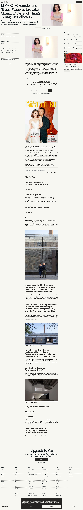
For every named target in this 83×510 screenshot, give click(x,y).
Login (44, 462)
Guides (16, 491)
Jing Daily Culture (4, 483)
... (81, 48)
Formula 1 (29, 490)
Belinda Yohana (66, 48)
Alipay (57, 483)
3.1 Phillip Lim (58, 469)
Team (2, 479)
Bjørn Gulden (44, 483)
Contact (2, 474)
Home (2, 469)
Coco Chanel (44, 495)
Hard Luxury (79, 48)
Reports (44, 1)
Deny (31, 506)
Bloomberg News (66, 45)
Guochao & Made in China (32, 495)
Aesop (57, 474)
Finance (16, 490)
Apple (57, 490)
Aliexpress (57, 481)
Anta (56, 488)
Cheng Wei (43, 490)
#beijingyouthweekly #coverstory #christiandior (34, 170)
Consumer (16, 488)
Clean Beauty (30, 479)
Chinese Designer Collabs (32, 474)
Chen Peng (44, 488)
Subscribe (71, 476)
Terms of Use (48, 93)
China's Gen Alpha (31, 472)
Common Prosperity (31, 481)
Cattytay (43, 484)
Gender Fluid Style (31, 493)
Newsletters (51, 1)
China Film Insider (4, 484)
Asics (56, 493)
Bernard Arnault (44, 479)
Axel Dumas (44, 474)
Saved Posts (71, 472)
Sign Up (50, 90)
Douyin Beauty (30, 484)
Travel (16, 483)
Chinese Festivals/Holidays (32, 476)
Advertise (2, 472)
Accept (51, 506)
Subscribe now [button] (41, 459)
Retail (16, 479)
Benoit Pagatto (44, 477)
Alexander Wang (58, 477)
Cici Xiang (43, 493)
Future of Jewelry (31, 491)
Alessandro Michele (45, 469)
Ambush (57, 484)
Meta (15, 477)
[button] (74, 2)
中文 (1, 486)
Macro (16, 476)
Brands (41, 1)
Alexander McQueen (59, 476)
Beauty (16, 469)
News (15, 495)
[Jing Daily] (4, 2)
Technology (17, 481)
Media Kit (2, 476)
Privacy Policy (43, 93)
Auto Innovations (31, 469)
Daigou (29, 483)
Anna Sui (57, 486)
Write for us (3, 481)
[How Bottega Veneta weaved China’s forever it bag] (73, 58)
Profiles (38, 1)
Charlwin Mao (44, 486)
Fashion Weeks (30, 488)
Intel (32, 1)
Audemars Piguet (58, 495)
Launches (16, 493)
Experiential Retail (31, 486)
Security (2, 477)
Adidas (57, 472)
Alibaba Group (58, 479)
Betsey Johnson (44, 481)
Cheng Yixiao (44, 491)
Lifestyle (16, 474)
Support (70, 474)
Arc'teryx (57, 491)
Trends (35, 1)
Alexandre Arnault (45, 472)
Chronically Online (31, 477)
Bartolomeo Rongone (45, 476)
